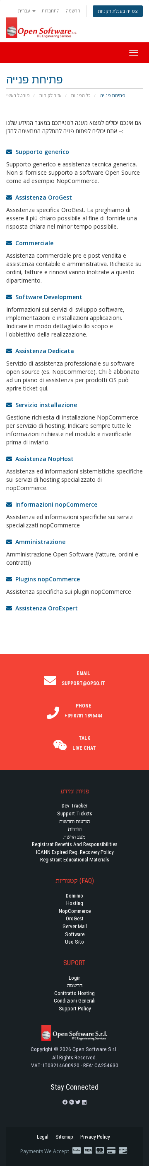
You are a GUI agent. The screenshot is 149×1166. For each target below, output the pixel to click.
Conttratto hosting (74, 993)
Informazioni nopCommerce (54, 504)
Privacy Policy (95, 1137)
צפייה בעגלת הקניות (117, 11)
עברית (24, 10)
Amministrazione (38, 542)
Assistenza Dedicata (43, 351)
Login (75, 978)
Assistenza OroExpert (45, 608)
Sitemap (64, 1137)
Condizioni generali (75, 1001)
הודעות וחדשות (74, 821)
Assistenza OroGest (42, 197)
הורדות (75, 829)
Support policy (75, 1008)
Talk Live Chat (84, 743)
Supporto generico (40, 152)
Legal (42, 1137)
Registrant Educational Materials (74, 859)
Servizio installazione (44, 405)
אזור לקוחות (50, 95)
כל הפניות (81, 95)
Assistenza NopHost (43, 459)
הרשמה (73, 10)
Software (74, 934)
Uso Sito (74, 942)
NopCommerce (75, 911)
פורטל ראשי (18, 95)
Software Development (47, 297)
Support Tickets (74, 813)
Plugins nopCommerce (46, 579)
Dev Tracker (74, 806)
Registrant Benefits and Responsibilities (75, 844)
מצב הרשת (74, 837)
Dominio (74, 896)
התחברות (51, 10)
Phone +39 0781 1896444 (83, 711)
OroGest (75, 918)
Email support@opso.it (83, 678)
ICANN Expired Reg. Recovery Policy (74, 852)
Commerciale (32, 243)
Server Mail (74, 926)
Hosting (74, 903)
